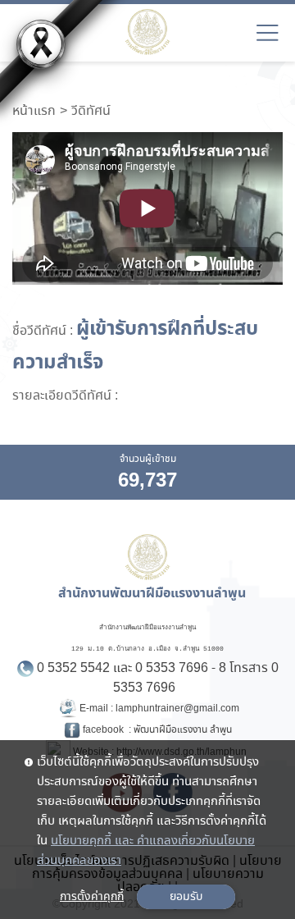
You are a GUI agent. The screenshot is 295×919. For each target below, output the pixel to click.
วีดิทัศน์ (91, 111)
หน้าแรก (34, 111)
